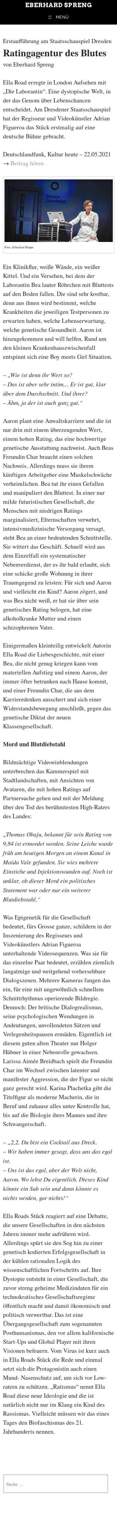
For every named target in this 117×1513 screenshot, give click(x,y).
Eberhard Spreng (58, 5)
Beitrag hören (27, 163)
